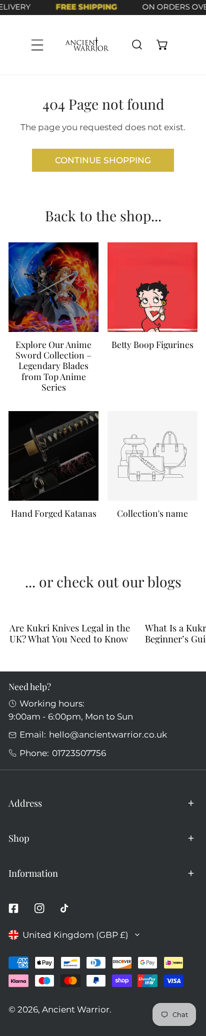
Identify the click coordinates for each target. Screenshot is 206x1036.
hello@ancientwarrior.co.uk (108, 734)
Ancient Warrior (76, 1009)
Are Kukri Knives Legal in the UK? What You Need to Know (70, 633)
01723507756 (79, 753)
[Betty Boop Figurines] (152, 287)
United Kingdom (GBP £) (75, 934)
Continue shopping (103, 160)
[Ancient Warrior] (87, 45)
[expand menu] (37, 45)
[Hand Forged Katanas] (53, 456)
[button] (162, 45)
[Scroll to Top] (186, 981)
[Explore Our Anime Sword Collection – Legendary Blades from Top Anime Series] (53, 287)
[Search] (137, 45)
